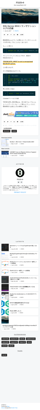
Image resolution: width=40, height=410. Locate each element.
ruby (11, 345)
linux (5, 345)
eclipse (22, 342)
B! (4, 34)
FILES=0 (20, 2)
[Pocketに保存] (17, 34)
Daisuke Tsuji (14, 407)
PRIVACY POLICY (20, 192)
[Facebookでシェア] (11, 34)
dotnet (5, 338)
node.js (5, 342)
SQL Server (6, 131)
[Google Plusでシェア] (14, 34)
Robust (3, 407)
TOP (6, 125)
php (22, 338)
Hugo (8, 406)
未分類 (14, 131)
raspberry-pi (30, 338)
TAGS (20, 351)
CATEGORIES (8, 128)
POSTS (17, 31)
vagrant (14, 342)
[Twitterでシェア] (7, 34)
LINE (21, 34)
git (29, 342)
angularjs (14, 338)
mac (4, 355)
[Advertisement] (20, 217)
